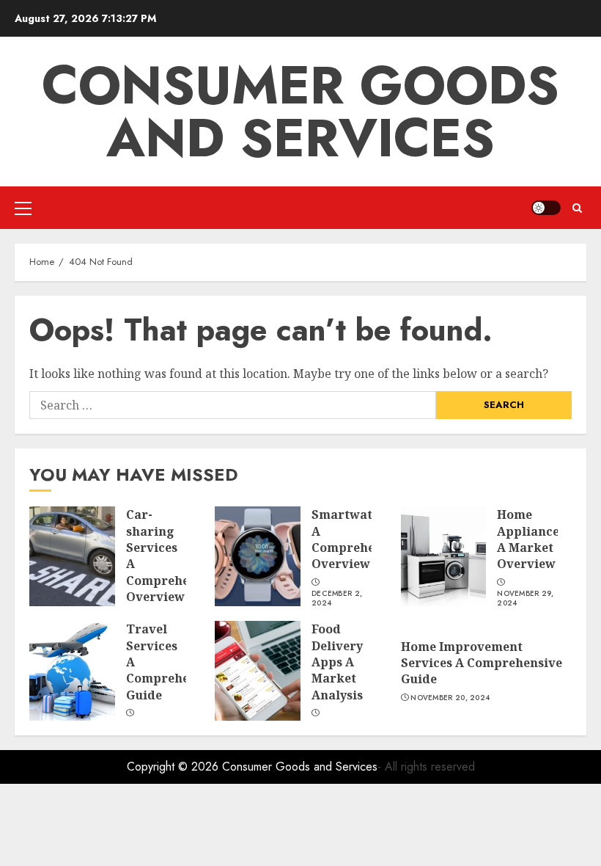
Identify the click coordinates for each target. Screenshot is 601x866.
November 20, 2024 (450, 698)
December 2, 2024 (336, 598)
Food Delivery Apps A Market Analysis (337, 662)
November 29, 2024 (525, 598)
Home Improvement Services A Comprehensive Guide (481, 663)
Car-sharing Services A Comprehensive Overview (173, 555)
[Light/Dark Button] (546, 207)
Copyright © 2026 (174, 766)
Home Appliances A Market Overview (531, 539)
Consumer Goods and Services (300, 111)
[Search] (577, 208)
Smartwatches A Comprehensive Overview (359, 539)
